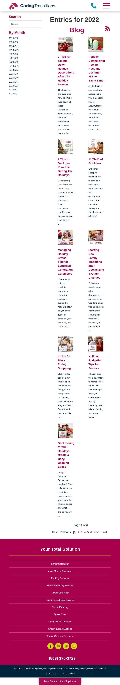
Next (96, 532)
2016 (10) (13, 77)
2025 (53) (13, 42)
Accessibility (50, 673)
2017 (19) (13, 73)
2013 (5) (13, 89)
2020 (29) (13, 62)
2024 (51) (13, 46)
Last (104, 532)
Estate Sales (60, 614)
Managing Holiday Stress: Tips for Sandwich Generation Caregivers (65, 261)
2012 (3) (13, 93)
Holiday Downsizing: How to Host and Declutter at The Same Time (96, 68)
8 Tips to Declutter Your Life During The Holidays (65, 167)
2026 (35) (13, 38)
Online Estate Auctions (60, 621)
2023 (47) (13, 50)
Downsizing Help (60, 592)
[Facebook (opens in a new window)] (50, 646)
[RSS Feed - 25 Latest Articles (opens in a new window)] (107, 28)
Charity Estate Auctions (60, 628)
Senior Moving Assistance (60, 571)
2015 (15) (13, 81)
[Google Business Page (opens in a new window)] (74, 646)
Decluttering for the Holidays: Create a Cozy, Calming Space (66, 455)
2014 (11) (13, 85)
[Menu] (106, 5)
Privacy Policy (69, 673)
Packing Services (60, 578)
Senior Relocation (60, 564)
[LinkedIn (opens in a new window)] (58, 646)
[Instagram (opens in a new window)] (66, 646)
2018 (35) (13, 70)
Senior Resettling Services (60, 585)
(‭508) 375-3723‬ (62, 658)
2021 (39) (13, 58)
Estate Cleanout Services (60, 636)
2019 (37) (13, 66)
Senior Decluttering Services (60, 600)
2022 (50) (13, 54)
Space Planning (60, 607)
